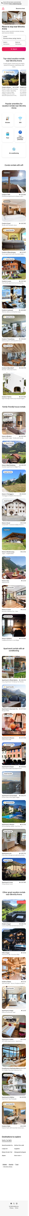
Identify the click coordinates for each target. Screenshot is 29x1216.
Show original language (15, 3)
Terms (16, 1208)
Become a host (20, 8)
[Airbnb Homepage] (3, 8)
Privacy (11, 1208)
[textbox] (8, 44)
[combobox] (14, 38)
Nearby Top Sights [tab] (7, 1140)
